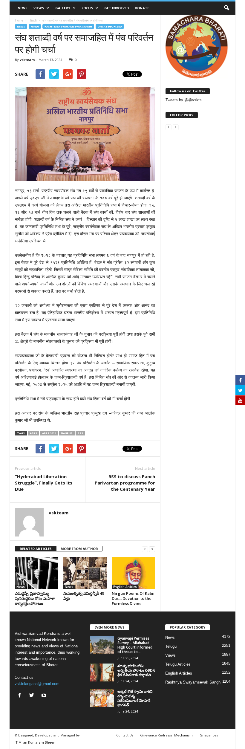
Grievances (209, 735)
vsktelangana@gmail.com (37, 683)
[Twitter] (33, 696)
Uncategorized (110, 26)
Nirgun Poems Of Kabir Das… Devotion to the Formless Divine (133, 598)
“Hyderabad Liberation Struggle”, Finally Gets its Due (43, 482)
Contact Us (124, 735)
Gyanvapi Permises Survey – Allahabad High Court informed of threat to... (134, 645)
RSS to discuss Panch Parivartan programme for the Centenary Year (125, 482)
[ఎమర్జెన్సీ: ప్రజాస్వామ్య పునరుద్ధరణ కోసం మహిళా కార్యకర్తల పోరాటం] (36, 573)
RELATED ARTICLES (36, 548)
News (22, 8)
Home (19, 20)
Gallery (62, 8)
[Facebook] (21, 696)
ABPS (33, 433)
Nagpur (67, 433)
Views (38, 8)
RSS (80, 433)
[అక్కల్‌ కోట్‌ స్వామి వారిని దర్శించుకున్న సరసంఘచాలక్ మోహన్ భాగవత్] (102, 698)
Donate (142, 8)
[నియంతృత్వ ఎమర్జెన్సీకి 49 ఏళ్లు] (85, 573)
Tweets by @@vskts (184, 100)
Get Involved (116, 8)
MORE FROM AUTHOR (79, 548)
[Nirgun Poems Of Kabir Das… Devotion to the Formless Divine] (133, 573)
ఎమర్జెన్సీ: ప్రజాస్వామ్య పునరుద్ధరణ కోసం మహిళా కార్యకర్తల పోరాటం (35, 598)
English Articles (125, 587)
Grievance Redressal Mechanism (166, 735)
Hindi (35, 26)
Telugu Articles (178, 664)
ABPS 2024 (49, 433)
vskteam (27, 59)
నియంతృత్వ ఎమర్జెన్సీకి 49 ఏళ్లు (83, 596)
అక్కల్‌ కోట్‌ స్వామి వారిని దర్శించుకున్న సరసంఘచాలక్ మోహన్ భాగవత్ (134, 698)
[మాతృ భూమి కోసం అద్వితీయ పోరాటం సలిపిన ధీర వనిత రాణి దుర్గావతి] (102, 672)
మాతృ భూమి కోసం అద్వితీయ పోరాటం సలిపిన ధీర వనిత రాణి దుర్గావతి (136, 670)
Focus (87, 8)
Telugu (171, 646)
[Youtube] (44, 696)
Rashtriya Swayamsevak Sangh (68, 26)
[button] (226, 8)
